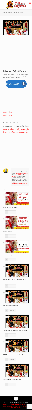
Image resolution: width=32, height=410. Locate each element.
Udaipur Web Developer (16, 408)
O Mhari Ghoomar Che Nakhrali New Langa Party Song (15, 330)
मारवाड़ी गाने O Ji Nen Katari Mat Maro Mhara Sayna (14, 355)
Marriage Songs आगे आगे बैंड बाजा (10, 207)
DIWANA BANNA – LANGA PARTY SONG (20, 132)
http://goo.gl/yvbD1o (7, 112)
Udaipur (14, 176)
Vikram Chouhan (15, 172)
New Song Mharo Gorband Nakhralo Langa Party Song (15, 128)
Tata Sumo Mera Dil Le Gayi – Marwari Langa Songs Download (14, 280)
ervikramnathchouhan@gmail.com (19, 184)
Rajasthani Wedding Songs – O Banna (11, 255)
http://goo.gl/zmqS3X (7, 115)
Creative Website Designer (22, 173)
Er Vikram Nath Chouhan (18, 170)
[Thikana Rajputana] (16, 5)
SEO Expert (20, 175)
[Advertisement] (16, 53)
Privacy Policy (6, 405)
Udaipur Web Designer (23, 406)
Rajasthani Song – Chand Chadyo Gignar (14, 128)
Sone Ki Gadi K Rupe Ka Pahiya (13, 125)
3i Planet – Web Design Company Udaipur (19, 405)
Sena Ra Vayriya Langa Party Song (10, 306)
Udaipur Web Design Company (10, 406)
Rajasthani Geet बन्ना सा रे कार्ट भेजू (10, 231)
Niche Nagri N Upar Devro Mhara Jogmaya (12, 379)
